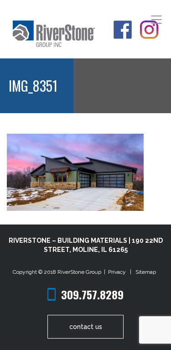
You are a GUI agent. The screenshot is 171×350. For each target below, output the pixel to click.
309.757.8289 (92, 294)
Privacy (118, 272)
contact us (85, 326)
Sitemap (146, 272)
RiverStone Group (80, 272)
